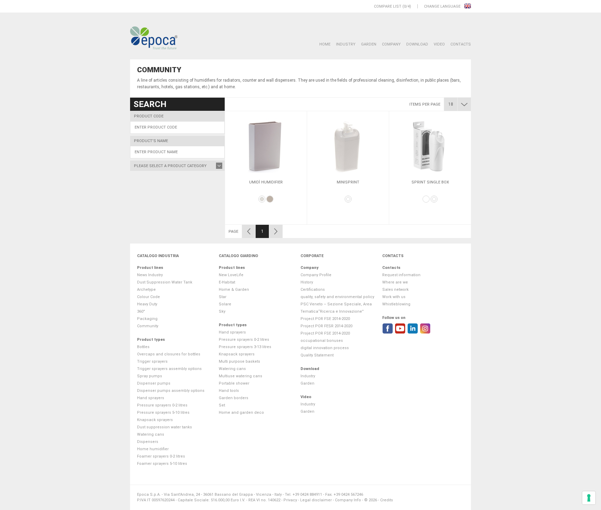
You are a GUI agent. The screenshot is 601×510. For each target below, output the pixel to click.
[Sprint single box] (430, 145)
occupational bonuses (321, 340)
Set (222, 405)
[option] (266, 167)
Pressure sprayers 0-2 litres (162, 405)
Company (391, 44)
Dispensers (147, 441)
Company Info (348, 500)
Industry (345, 44)
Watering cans (150, 434)
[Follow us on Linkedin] (412, 328)
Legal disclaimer (316, 500)
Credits (386, 500)
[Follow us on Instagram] (425, 328)
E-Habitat (227, 282)
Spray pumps (149, 376)
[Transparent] (426, 199)
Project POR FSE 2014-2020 (325, 318)
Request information (401, 275)
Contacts (460, 44)
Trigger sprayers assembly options (169, 369)
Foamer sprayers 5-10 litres (162, 463)
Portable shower (234, 383)
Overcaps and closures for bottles (168, 354)
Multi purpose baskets (239, 361)
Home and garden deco (241, 412)
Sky (222, 311)
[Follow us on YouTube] (400, 328)
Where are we (395, 282)
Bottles (143, 347)
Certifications (312, 289)
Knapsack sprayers (155, 420)
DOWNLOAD (417, 44)
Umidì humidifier (266, 182)
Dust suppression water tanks (164, 427)
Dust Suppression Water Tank (164, 282)
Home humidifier (153, 449)
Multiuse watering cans (240, 376)
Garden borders (233, 398)
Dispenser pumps (153, 383)
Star (222, 297)
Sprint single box (430, 182)
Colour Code (148, 297)
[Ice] (261, 199)
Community (147, 326)
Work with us (394, 297)
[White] (348, 199)
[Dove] (269, 199)
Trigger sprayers (152, 361)
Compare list (387, 6)
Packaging (147, 318)
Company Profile (315, 275)
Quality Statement (317, 355)
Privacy (290, 500)
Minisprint (348, 182)
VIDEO (439, 44)
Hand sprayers (150, 398)
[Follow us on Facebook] (387, 328)
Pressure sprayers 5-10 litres (163, 412)
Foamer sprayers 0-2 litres (161, 456)
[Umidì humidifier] (266, 145)
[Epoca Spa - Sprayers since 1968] (153, 38)
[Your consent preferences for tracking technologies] (588, 497)
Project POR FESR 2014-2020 (326, 326)
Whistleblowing (396, 304)
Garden (368, 44)
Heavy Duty (147, 304)
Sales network (395, 289)
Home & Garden (234, 289)
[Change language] (467, 6)
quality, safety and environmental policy (337, 297)
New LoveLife (231, 275)
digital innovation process (324, 348)
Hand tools (229, 390)
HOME (324, 44)
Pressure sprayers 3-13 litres (245, 347)
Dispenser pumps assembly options (171, 390)
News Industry (150, 275)
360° (141, 311)
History (306, 282)
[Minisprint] (348, 145)
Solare (225, 304)
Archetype (146, 289)
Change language (443, 6)
